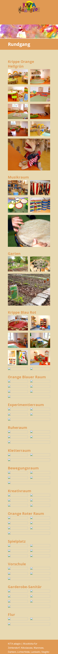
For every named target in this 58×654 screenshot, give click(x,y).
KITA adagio (29, 7)
